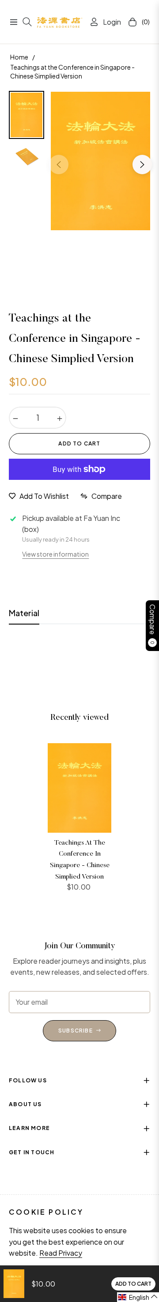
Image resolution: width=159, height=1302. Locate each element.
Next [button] (142, 164)
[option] (100, 161)
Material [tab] (24, 613)
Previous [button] (58, 164)
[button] (138, 1297)
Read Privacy (60, 1252)
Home (19, 57)
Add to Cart (133, 1283)
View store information (55, 554)
